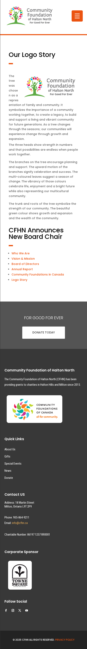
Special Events (12, 463)
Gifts (7, 456)
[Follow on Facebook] (6, 610)
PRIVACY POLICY (64, 639)
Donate (8, 478)
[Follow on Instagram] (13, 610)
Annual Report (22, 269)
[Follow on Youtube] (26, 610)
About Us (9, 449)
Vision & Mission (23, 259)
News (7, 471)
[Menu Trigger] (77, 16)
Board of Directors (25, 264)
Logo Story (19, 280)
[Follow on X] (19, 610)
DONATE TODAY (43, 332)
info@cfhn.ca (20, 523)
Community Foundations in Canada (38, 274)
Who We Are (21, 253)
